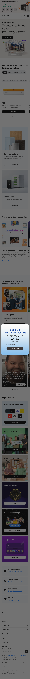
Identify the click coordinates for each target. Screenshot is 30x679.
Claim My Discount (15, 348)
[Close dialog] (28, 325)
